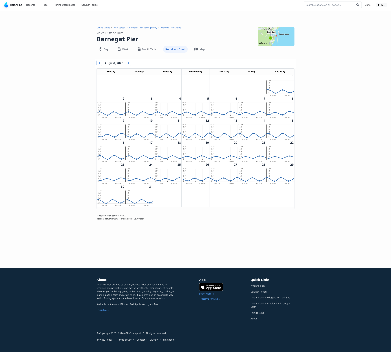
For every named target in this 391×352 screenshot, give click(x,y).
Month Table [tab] (149, 49)
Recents (30, 4)
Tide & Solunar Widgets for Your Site (270, 297)
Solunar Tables (89, 4)
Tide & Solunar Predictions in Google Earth (270, 305)
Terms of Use (124, 339)
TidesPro (15, 5)
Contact (141, 339)
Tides (44, 4)
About (253, 318)
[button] (99, 63)
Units (367, 4)
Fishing (64, 4)
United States (103, 27)
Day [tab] (106, 49)
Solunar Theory (258, 291)
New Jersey (119, 27)
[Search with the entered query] (358, 5)
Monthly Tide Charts (171, 27)
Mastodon (168, 339)
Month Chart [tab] (178, 49)
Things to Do (257, 312)
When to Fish (257, 285)
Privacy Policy (104, 339)
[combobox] (329, 5)
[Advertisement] (195, 18)
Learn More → (104, 310)
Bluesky (154, 339)
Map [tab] (202, 49)
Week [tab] (125, 49)
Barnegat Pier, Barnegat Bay (143, 27)
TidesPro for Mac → (210, 298)
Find (382, 5)
